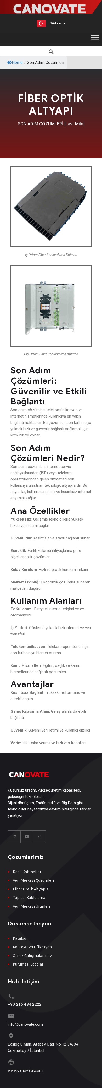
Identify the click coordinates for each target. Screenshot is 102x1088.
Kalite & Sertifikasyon (32, 946)
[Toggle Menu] (95, 37)
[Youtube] (27, 836)
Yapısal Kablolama (29, 897)
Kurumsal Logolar (28, 964)
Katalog (19, 938)
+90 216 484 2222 (25, 1004)
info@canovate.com (25, 1024)
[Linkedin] (14, 836)
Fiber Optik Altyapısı (31, 888)
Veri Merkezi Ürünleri (31, 906)
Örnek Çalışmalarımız (32, 955)
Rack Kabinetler (27, 871)
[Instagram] (39, 836)
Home (17, 62)
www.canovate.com (25, 1070)
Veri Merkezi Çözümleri (33, 880)
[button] (51, 51)
